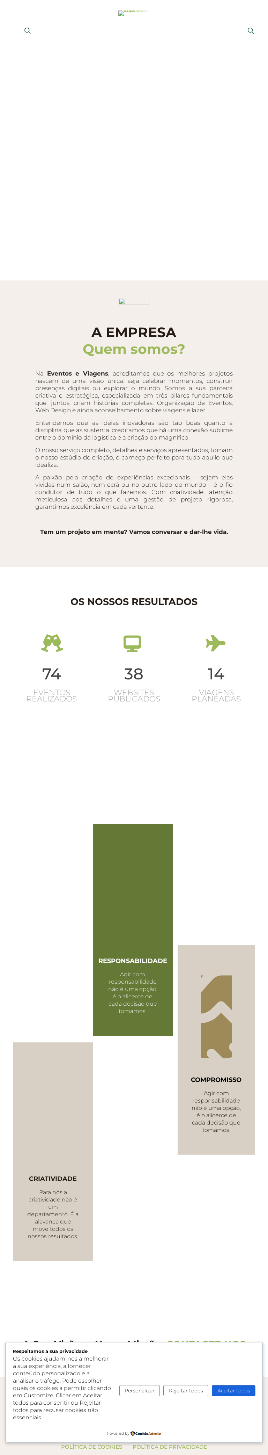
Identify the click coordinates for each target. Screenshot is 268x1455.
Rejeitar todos (186, 1391)
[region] (134, 169)
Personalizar (140, 1391)
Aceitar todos (233, 1391)
